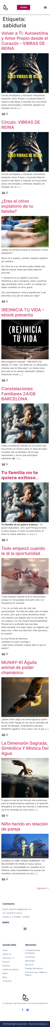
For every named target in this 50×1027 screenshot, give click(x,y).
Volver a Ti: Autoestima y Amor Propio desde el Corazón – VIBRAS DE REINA (24, 41)
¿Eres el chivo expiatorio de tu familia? (17, 206)
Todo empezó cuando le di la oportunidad (23, 551)
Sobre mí (7, 954)
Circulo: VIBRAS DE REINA (20, 125)
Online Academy (10, 969)
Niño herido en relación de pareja (24, 826)
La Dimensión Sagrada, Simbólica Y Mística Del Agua (25, 748)
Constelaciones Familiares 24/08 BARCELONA (18, 393)
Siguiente (43, 888)
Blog (5, 977)
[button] (45, 7)
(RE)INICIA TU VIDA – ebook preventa (22, 312)
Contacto (7, 981)
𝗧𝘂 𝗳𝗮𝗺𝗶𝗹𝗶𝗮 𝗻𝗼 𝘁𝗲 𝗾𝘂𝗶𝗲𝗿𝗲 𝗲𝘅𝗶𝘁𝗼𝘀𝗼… (20, 475)
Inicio (5, 950)
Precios (6, 962)
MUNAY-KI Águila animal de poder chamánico (19, 667)
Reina (5, 973)
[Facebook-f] (22, 1010)
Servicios (7, 958)
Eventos (6, 965)
